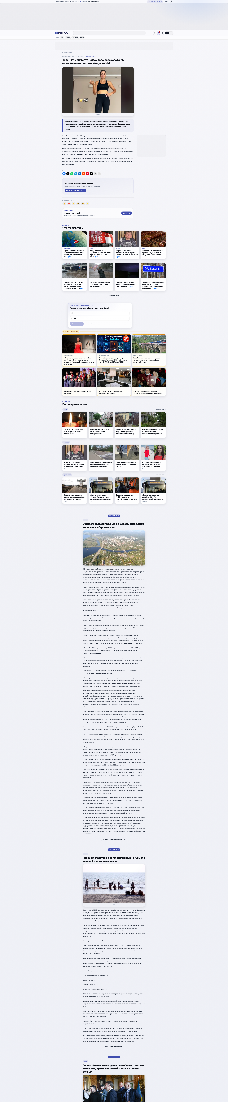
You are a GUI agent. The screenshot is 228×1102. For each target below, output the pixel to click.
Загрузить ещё (114, 296)
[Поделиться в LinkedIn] (79, 173)
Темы (57, 37)
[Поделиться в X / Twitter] (67, 173)
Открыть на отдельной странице (114, 839)
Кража (82, 37)
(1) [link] (128, 286)
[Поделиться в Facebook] (64, 173)
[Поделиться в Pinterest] (87, 173)
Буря (62, 37)
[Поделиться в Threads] (91, 173)
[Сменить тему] (162, 33)
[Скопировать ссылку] (99, 173)
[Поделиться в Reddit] (83, 173)
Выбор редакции (124, 33)
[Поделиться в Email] (95, 173)
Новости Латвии (94, 33)
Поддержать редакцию (155, 1)
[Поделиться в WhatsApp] (71, 173)
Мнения (135, 33)
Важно (70, 52)
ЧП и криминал (112, 33)
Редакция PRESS (89, 56)
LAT (171, 33)
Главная (77, 33)
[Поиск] (154, 33)
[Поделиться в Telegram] (75, 173)
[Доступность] (171, 1)
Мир (103, 33)
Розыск (68, 37)
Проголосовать (77, 324)
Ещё (141, 33)
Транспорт (75, 37)
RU (167, 33)
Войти (166, 1)
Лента (84, 33)
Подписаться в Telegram (75, 190)
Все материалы (161, 409)
